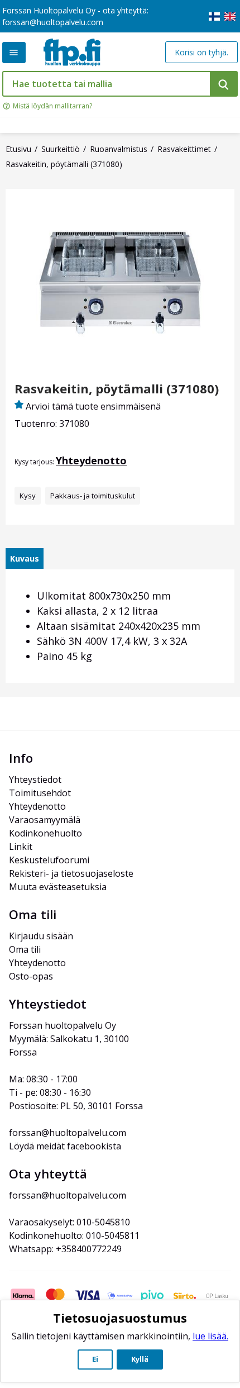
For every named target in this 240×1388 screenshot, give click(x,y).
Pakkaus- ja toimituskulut (92, 496)
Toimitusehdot (40, 793)
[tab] (25, 558)
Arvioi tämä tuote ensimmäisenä (93, 406)
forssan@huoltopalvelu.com (52, 22)
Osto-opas (31, 976)
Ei (95, 1359)
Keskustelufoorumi (49, 860)
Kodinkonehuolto (45, 833)
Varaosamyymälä (44, 820)
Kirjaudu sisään (41, 936)
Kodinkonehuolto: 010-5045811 (74, 1235)
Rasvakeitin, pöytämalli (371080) (117, 388)
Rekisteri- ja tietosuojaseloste (71, 873)
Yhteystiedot (35, 779)
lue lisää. (210, 1336)
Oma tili (25, 949)
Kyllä (139, 1359)
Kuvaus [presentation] (24, 558)
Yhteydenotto (91, 460)
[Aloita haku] (224, 84)
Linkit (20, 846)
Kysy (28, 496)
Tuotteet (14, 52)
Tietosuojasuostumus (120, 1317)
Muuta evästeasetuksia (58, 887)
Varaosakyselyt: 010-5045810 (69, 1222)
